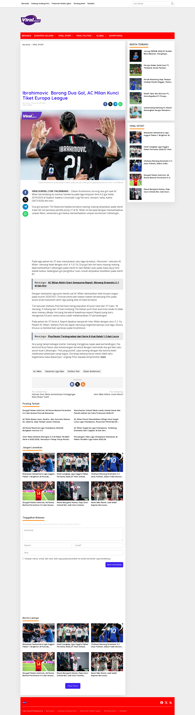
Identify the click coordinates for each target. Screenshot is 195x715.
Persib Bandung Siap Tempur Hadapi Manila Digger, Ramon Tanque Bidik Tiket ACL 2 (158, 80)
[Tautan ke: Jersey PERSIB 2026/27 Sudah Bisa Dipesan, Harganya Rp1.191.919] (136, 55)
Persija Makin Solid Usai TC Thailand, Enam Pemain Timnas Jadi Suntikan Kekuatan (156, 66)
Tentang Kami (110, 711)
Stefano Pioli (73, 371)
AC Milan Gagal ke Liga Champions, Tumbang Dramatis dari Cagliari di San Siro (95, 429)
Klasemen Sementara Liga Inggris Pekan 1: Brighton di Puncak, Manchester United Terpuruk (39, 475)
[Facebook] (72, 384)
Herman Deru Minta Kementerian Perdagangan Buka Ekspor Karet (54, 394)
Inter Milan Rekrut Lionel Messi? (108, 393)
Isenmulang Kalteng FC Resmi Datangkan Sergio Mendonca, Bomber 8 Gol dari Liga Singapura (158, 109)
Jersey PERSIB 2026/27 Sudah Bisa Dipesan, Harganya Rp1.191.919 (158, 52)
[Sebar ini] (105, 104)
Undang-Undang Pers (67, 711)
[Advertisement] (72, 67)
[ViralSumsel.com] (30, 19)
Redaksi (123, 711)
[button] (172, 3)
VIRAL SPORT (27, 105)
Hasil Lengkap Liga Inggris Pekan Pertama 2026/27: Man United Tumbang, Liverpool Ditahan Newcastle (72, 475)
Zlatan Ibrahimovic (91, 371)
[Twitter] (77, 384)
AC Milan (37, 371)
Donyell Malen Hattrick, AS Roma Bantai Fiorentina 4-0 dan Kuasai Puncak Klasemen (47, 411)
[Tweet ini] (110, 104)
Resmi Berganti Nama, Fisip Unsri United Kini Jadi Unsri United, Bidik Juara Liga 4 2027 (72, 503)
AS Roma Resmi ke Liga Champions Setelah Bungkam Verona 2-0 (43, 429)
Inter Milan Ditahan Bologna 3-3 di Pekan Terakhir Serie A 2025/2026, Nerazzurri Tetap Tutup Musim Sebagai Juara (46, 438)
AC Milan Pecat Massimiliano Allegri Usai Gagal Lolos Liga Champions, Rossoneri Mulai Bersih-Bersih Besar (96, 420)
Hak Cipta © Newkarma (33, 711)
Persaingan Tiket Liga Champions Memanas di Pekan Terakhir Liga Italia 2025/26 (95, 438)
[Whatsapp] (120, 104)
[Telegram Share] (115, 104)
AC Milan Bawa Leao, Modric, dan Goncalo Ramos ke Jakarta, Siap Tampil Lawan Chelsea (46, 420)
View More (73, 685)
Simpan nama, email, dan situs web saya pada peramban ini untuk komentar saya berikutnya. (68, 558)
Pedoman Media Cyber (90, 711)
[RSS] (83, 384)
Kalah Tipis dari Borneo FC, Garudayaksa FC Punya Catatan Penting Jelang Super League (156, 94)
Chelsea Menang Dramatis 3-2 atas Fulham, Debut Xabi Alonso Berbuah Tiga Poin (106, 475)
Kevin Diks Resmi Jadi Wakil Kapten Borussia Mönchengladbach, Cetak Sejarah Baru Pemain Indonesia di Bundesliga (106, 503)
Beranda (50, 711)
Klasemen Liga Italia (54, 371)
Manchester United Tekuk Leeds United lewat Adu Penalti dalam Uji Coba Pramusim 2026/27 (97, 411)
